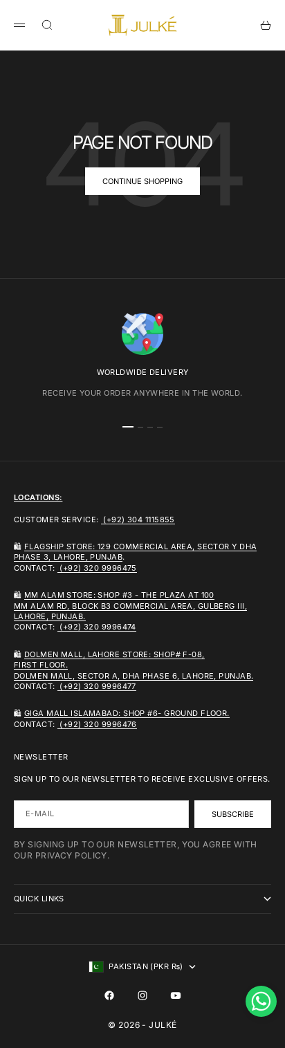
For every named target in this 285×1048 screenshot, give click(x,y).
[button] (261, 1001)
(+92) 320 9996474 (96, 627)
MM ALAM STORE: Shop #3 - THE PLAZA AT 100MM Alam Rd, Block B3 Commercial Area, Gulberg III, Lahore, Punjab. (130, 605)
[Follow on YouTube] (175, 995)
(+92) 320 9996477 (96, 686)
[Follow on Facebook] (109, 995)
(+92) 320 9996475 (97, 568)
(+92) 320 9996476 (97, 724)
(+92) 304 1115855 (138, 519)
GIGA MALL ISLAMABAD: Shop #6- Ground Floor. (127, 713)
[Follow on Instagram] (142, 995)
